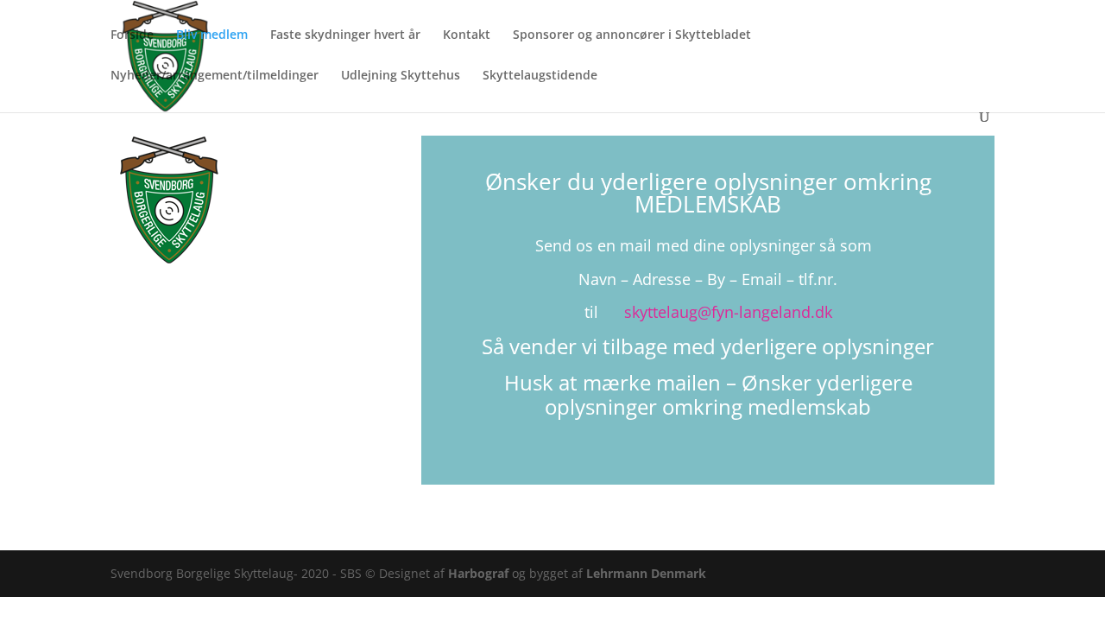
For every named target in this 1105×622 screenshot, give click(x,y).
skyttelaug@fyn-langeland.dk (728, 311)
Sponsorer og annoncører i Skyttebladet (632, 35)
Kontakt (466, 35)
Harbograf (480, 573)
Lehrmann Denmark (646, 573)
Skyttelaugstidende (540, 76)
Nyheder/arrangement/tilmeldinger (214, 76)
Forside (132, 35)
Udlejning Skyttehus (400, 76)
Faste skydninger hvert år (345, 35)
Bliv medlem (212, 35)
